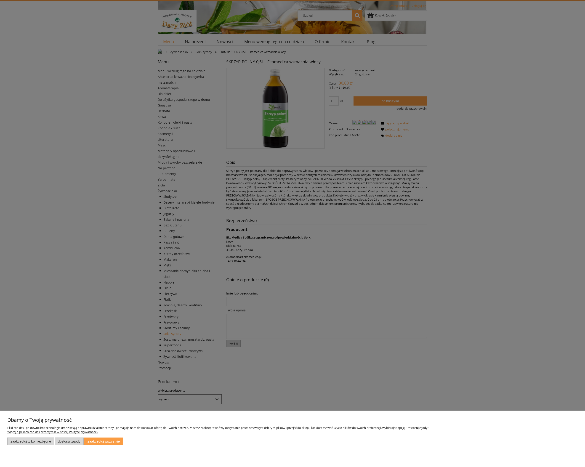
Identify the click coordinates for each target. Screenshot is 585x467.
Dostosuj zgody (69, 441)
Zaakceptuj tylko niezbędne (31, 441)
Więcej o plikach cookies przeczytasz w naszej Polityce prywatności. (52, 432)
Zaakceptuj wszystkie (104, 441)
